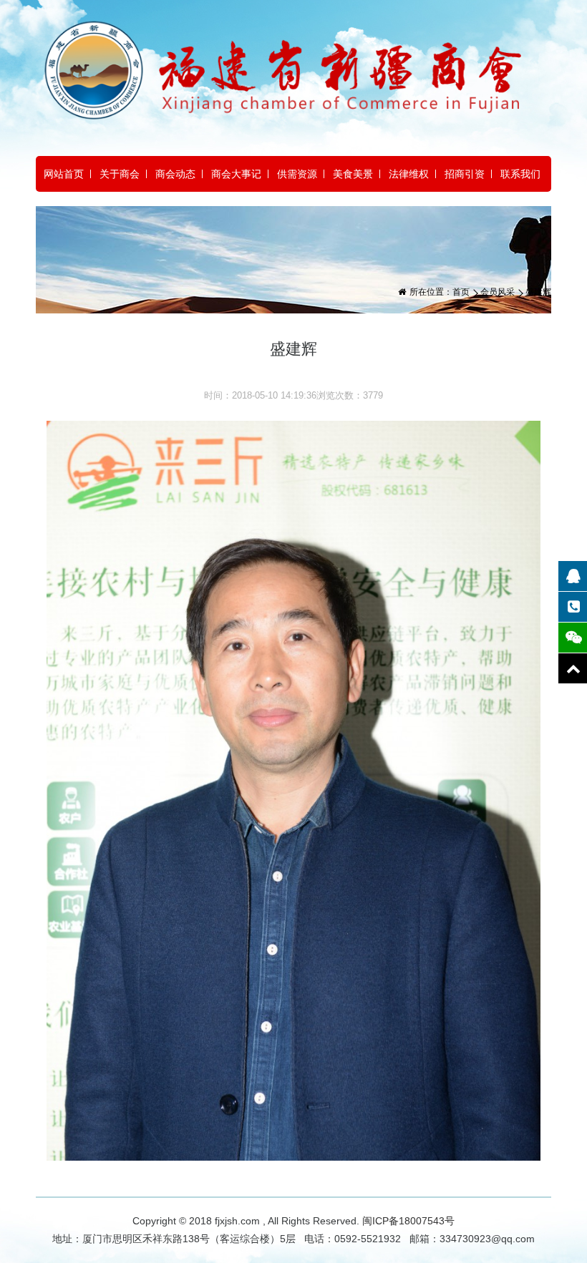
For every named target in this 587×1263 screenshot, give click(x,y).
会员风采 (497, 292)
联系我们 (520, 174)
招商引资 (465, 174)
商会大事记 (236, 174)
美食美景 (353, 174)
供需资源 (297, 174)
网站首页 (64, 174)
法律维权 (409, 174)
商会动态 (175, 174)
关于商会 (120, 174)
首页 (461, 292)
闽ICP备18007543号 (408, 1221)
